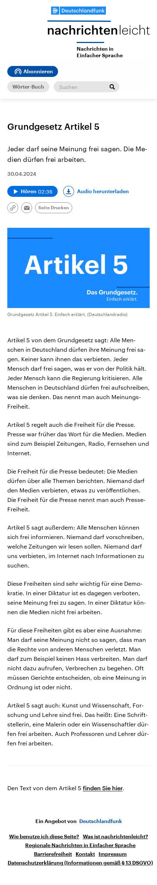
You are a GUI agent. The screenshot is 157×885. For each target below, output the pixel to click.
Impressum (113, 854)
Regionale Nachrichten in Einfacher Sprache (80, 845)
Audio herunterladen (103, 191)
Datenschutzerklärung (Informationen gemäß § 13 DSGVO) (80, 862)
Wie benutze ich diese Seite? (44, 836)
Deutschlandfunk (100, 821)
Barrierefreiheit (53, 854)
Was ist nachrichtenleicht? (115, 836)
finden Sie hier (103, 787)
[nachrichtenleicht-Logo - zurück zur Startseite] (98, 31)
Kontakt (85, 854)
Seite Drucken (53, 208)
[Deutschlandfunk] (78, 11)
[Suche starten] (112, 86)
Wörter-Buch (28, 86)
